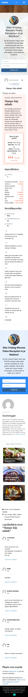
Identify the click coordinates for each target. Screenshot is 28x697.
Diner (6, 509)
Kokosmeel (8, 519)
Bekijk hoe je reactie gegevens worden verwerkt (13, 682)
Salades (4, 512)
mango (9, 514)
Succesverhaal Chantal (12, 517)
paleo (14, 514)
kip (6, 514)
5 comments (15, 84)
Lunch (11, 509)
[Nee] (26, 691)
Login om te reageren (11, 559)
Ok (14, 694)
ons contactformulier (19, 434)
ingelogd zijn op (13, 671)
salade (19, 514)
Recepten (17, 509)
